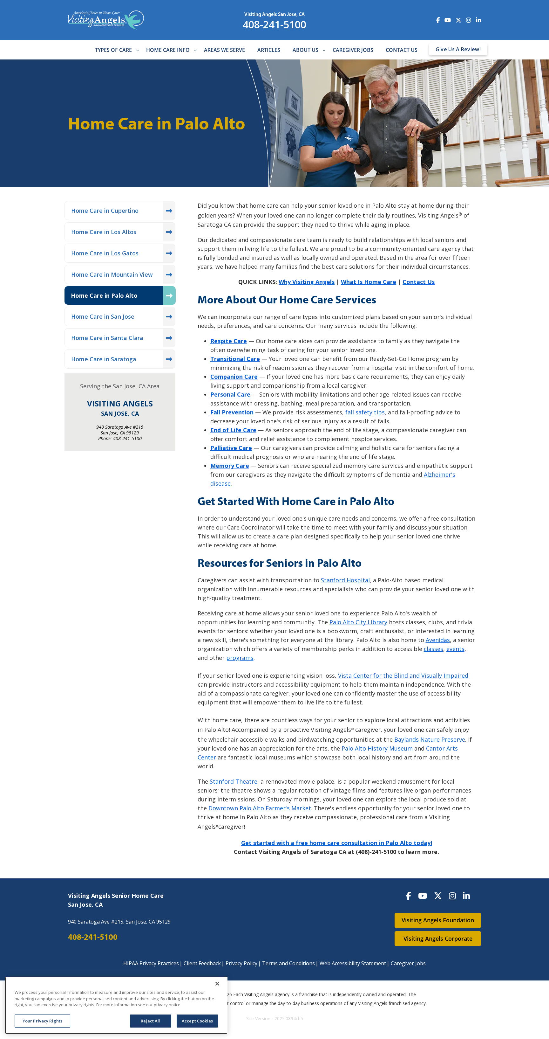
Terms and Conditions (288, 963)
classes (433, 649)
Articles (268, 50)
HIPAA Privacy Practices (151, 963)
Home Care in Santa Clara (107, 338)
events (455, 649)
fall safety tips (365, 412)
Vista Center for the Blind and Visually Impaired (403, 675)
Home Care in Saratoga (103, 359)
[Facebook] (408, 895)
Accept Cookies (197, 1020)
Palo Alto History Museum (377, 748)
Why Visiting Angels (307, 282)
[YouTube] (422, 895)
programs (240, 657)
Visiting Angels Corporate (437, 938)
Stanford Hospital (345, 580)
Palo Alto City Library (358, 622)
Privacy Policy (241, 963)
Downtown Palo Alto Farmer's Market (259, 808)
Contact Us (401, 50)
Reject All (150, 1020)
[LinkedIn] (466, 895)
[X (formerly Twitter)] (438, 895)
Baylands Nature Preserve (429, 739)
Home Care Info (168, 50)
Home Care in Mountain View (112, 274)
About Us (305, 50)
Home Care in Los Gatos (105, 253)
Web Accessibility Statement (353, 963)
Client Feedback (202, 963)
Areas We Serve (224, 50)
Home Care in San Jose (102, 316)
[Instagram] (452, 895)
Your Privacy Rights (42, 1020)
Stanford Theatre (233, 781)
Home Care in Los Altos (103, 232)
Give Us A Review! (458, 49)
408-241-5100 (274, 24)
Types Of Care (113, 50)
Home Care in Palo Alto (104, 295)
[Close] (217, 984)
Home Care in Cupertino (105, 210)
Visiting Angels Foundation (438, 920)
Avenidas (438, 640)
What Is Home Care (368, 282)
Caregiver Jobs (353, 50)
